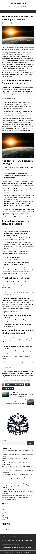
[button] (34, 11)
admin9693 (15, 23)
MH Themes (28, 552)
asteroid (9, 385)
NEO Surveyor (19, 385)
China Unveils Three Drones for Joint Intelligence (15, 490)
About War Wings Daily (8, 540)
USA (27, 385)
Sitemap (11, 544)
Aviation (4, 506)
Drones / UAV (5, 508)
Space (3, 516)
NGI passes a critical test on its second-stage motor (16, 484)
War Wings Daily (7, 381)
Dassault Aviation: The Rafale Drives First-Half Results (17, 495)
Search (4, 440)
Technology (5, 518)
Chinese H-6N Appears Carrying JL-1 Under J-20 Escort (17, 478)
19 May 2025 (6, 23)
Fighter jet (5, 510)
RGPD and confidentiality (19, 537)
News (3, 514)
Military (4, 512)
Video (3, 519)
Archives (4, 528)
